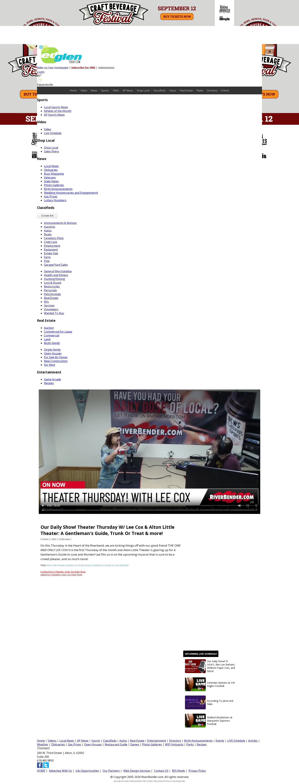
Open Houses (93, 744)
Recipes (202, 744)
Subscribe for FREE (83, 67)
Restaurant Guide (116, 744)
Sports (105, 90)
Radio (200, 90)
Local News (66, 741)
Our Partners (111, 771)
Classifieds (159, 90)
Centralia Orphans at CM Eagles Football (221, 684)
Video (83, 90)
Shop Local (143, 90)
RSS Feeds (178, 771)
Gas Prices (74, 744)
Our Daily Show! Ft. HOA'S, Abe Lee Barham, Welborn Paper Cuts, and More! (221, 666)
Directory (212, 90)
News (94, 90)
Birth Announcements (198, 741)
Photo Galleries (152, 744)
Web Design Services (136, 771)
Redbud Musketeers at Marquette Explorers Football (219, 721)
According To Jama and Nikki (220, 702)
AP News (128, 90)
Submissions (106, 67)
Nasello (70, 565)
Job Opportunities (87, 771)
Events (225, 90)
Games (134, 744)
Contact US (161, 771)
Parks (190, 744)
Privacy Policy (197, 771)
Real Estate (186, 90)
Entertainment (156, 741)
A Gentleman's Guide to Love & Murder (110, 565)
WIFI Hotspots (174, 744)
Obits (116, 90)
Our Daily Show (82, 565)
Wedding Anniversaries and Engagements (71, 193)
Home (73, 90)
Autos (172, 90)
